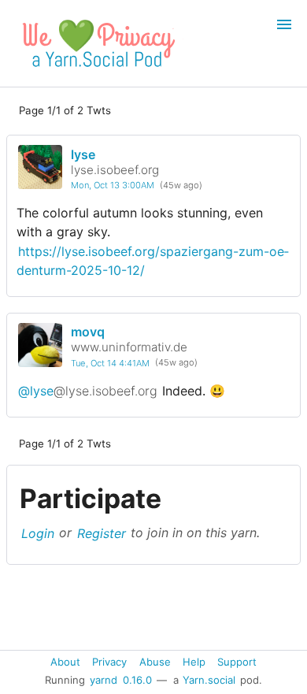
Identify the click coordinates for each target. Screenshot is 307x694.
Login (37, 532)
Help (194, 661)
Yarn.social (209, 680)
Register (101, 532)
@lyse (87, 391)
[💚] (96, 71)
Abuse (155, 661)
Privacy (109, 661)
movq (88, 332)
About (65, 661)
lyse (83, 154)
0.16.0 (137, 680)
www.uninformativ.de (129, 347)
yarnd (103, 680)
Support (237, 661)
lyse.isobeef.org (115, 169)
